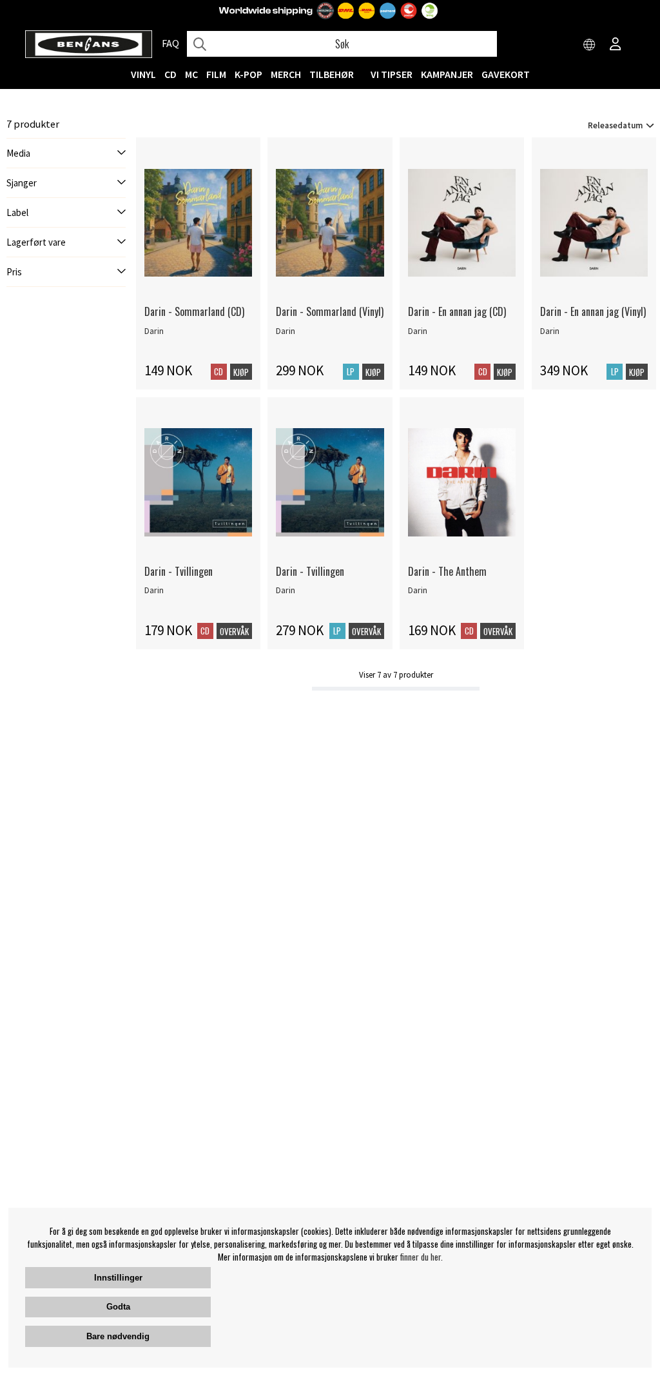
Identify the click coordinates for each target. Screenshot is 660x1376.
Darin (154, 331)
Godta (118, 1307)
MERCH (286, 74)
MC (191, 74)
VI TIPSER (391, 74)
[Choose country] (589, 45)
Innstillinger (118, 1278)
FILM (216, 74)
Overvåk (234, 631)
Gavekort (505, 74)
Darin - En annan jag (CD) (457, 311)
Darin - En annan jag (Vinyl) (593, 311)
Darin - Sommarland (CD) (194, 311)
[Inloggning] (615, 45)
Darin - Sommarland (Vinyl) (329, 311)
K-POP (248, 74)
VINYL (143, 74)
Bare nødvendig (118, 1336)
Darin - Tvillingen (178, 571)
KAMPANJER (447, 74)
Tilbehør (331, 74)
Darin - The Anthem (447, 571)
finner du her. (421, 1256)
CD (170, 74)
